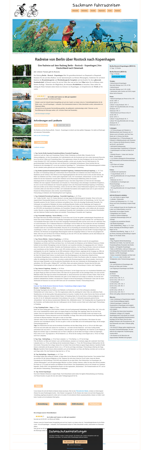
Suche (110, 10)
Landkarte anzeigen (39, 147)
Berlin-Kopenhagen (41, 53)
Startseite (117, 10)
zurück (15, 37)
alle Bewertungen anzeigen (42, 113)
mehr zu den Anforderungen (41, 135)
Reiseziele (75, 10)
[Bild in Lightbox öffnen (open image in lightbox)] (21, 70)
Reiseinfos (84, 10)
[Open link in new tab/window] (60, 405)
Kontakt (93, 10)
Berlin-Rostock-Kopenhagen (53, 53)
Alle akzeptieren (81, 442)
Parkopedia (115, 257)
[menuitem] (75, 11)
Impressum (102, 10)
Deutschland (32, 53)
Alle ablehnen (68, 442)
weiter (135, 37)
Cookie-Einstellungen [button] (75, 445)
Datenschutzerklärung (72, 448)
